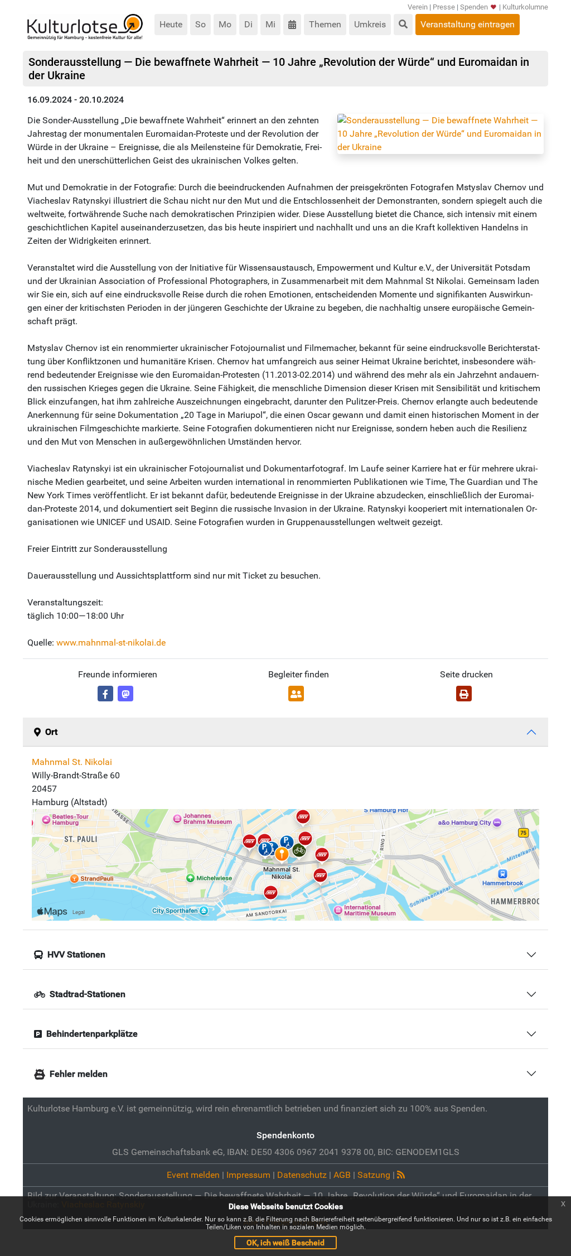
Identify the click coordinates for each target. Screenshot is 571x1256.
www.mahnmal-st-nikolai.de (111, 642)
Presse (444, 7)
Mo (225, 24)
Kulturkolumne (525, 7)
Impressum (248, 1175)
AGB (342, 1175)
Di (248, 24)
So (200, 24)
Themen (325, 24)
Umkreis (370, 24)
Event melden (193, 1175)
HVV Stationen (76, 954)
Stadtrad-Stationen (87, 994)
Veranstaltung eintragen (467, 24)
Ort (51, 731)
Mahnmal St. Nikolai (72, 762)
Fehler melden (79, 1074)
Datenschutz (302, 1175)
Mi (270, 24)
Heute (170, 24)
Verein (418, 7)
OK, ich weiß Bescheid (285, 1242)
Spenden (474, 7)
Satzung (373, 1175)
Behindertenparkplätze (92, 1033)
